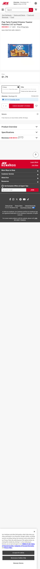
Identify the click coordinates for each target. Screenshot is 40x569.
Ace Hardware (7, 15)
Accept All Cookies (18, 552)
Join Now (35, 165)
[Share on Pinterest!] (20, 199)
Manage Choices (18, 563)
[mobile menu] (3, 9)
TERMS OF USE (26, 544)
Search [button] (9, 10)
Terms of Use (9, 205)
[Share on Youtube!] (24, 199)
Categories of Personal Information (24, 546)
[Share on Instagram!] (13, 199)
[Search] (31, 10)
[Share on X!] (17, 199)
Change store (34, 96)
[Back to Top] (35, 154)
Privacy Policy (19, 205)
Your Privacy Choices (26, 207)
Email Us (23, 220)
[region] (18, 549)
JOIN (32, 190)
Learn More (34, 162)
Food (12, 17)
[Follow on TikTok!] (28, 199)
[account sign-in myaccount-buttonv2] (35, 3)
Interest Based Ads (30, 205)
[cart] (36, 9)
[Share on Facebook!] (10, 199)
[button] (20, 50)
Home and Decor (20, 15)
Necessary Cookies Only (18, 558)
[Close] (34, 531)
